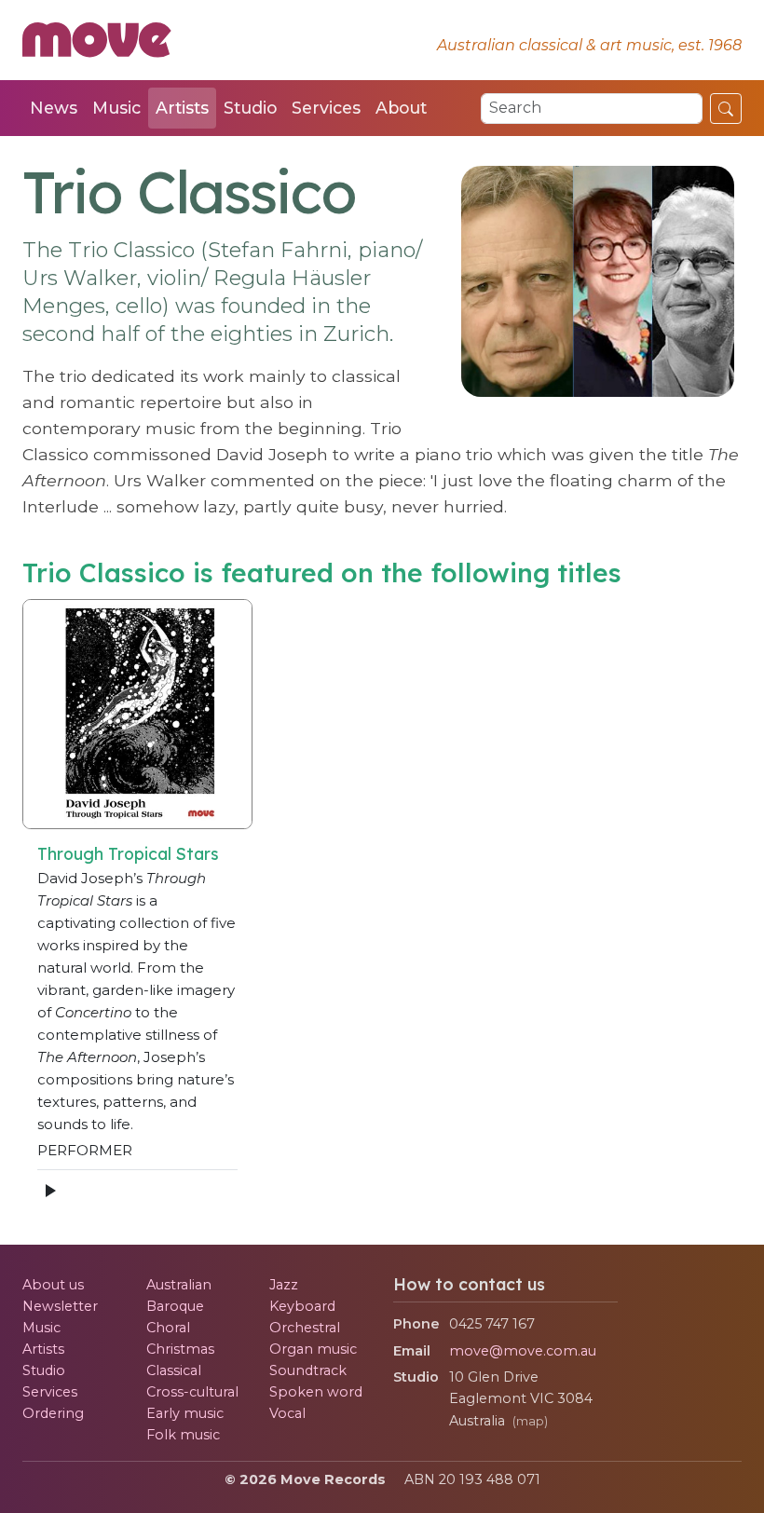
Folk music (183, 1434)
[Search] (726, 108)
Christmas (180, 1349)
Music (116, 107)
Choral (168, 1327)
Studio (250, 107)
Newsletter (60, 1306)
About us (53, 1284)
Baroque (175, 1306)
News (53, 107)
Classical (173, 1370)
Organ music (313, 1349)
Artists (182, 107)
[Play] (49, 1190)
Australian (178, 1284)
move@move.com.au (522, 1351)
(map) (530, 1421)
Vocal (287, 1413)
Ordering (53, 1413)
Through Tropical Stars (128, 853)
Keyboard (302, 1306)
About (401, 107)
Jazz (283, 1284)
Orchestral (304, 1327)
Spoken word (315, 1392)
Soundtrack (308, 1370)
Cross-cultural (192, 1392)
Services (326, 107)
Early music (185, 1413)
